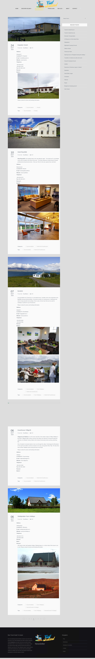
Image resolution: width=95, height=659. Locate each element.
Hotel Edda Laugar (68, 73)
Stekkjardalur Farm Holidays (26, 516)
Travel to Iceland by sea (69, 32)
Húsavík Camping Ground (70, 61)
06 (12, 430)
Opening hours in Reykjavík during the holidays (74, 54)
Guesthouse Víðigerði (24, 430)
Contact (74, 8)
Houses (18, 543)
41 (40, 618)
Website (19, 60)
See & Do (60, 8)
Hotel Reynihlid (22, 152)
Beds (18, 72)
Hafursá (66, 79)
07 (12, 291)
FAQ (64, 638)
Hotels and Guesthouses (42, 246)
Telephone (19, 62)
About (67, 8)
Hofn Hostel (67, 89)
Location (19, 56)
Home (16, 8)
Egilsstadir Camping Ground (70, 45)
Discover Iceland (26, 8)
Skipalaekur (67, 42)
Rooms (18, 70)
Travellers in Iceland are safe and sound (73, 57)
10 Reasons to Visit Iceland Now (71, 39)
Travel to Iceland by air (69, 29)
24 (12, 45)
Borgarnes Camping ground (70, 85)
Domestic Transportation (69, 36)
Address (19, 51)
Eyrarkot (20, 291)
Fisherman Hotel (68, 51)
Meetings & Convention (67, 645)
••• (29, 618)
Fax (17, 68)
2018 (12, 49)
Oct (12, 48)
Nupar (65, 82)
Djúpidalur (66, 70)
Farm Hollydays (40, 389)
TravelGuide (51, 8)
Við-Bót (66, 64)
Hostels (38, 107)
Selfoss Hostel (67, 48)
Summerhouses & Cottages (33, 607)
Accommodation (39, 8)
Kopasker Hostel (23, 45)
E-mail (18, 58)
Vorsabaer (66, 76)
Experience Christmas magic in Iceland (73, 67)
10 (12, 152)
